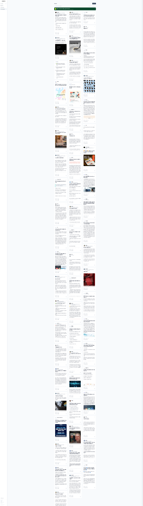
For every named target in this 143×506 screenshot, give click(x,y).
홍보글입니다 (56, 83)
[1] (55, 126)
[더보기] (66, 12)
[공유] (58, 33)
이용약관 (1, 501)
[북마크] (66, 33)
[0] (55, 33)
